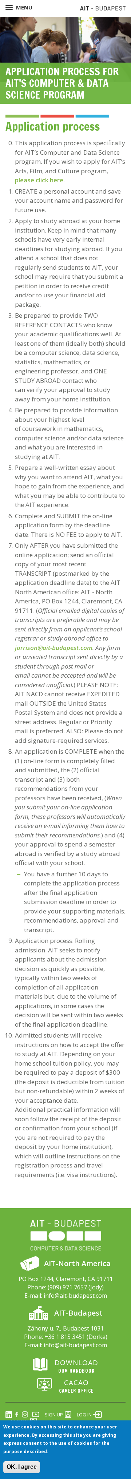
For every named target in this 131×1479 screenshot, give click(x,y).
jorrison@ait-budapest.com (53, 647)
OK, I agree (22, 1467)
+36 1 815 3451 (64, 1337)
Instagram (24, 1414)
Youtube (35, 1414)
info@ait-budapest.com (75, 1296)
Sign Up (54, 1414)
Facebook (16, 1414)
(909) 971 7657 (67, 1287)
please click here (39, 180)
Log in (84, 1414)
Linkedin (8, 1414)
